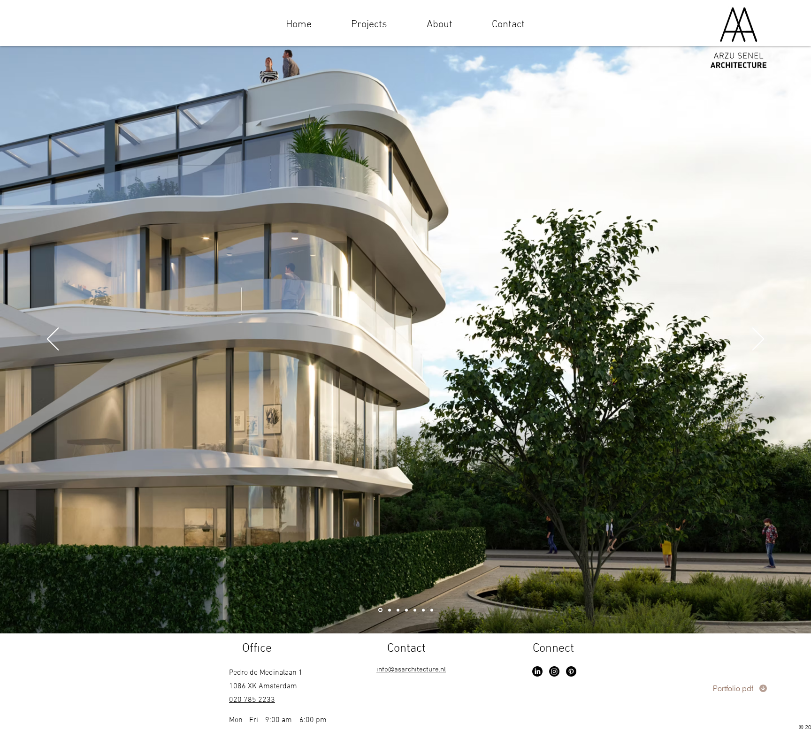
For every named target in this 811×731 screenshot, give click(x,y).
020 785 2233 (252, 700)
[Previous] (53, 339)
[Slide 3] (398, 610)
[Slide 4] (406, 610)
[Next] (758, 339)
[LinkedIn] (537, 671)
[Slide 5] (414, 610)
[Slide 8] (431, 610)
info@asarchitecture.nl (411, 669)
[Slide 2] (389, 610)
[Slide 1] (379, 610)
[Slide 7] (423, 610)
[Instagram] (554, 671)
